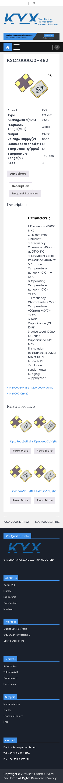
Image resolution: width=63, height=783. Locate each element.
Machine (8, 609)
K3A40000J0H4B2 (17, 393)
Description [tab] (20, 186)
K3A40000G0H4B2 (18, 387)
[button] (50, 75)
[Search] (57, 47)
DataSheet (18, 174)
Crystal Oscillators (14, 640)
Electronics (10, 684)
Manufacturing (12, 704)
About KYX (9, 584)
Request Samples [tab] (25, 193)
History (7, 590)
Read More (20, 451)
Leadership (10, 596)
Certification (10, 603)
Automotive (10, 666)
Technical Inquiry (13, 716)
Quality (7, 710)
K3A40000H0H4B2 (42, 387)
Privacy (51, 778)
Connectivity (11, 678)
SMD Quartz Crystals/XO (17, 634)
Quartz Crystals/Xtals (15, 628)
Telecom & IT (11, 672)
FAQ (6, 721)
